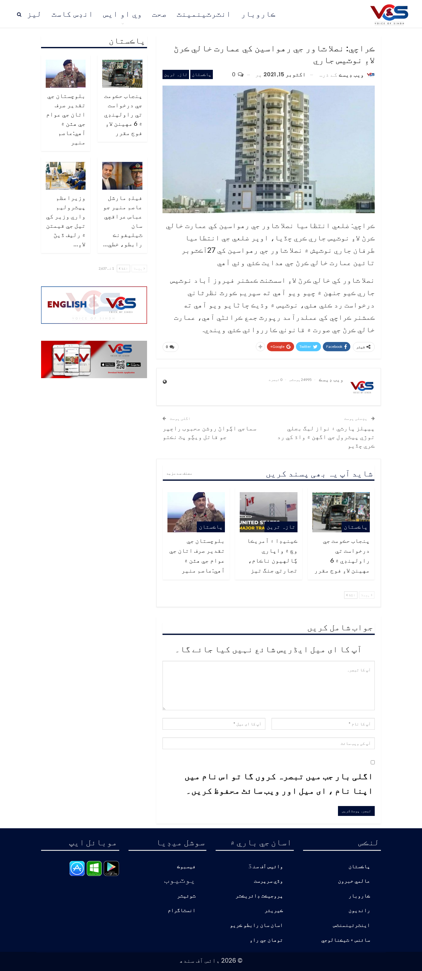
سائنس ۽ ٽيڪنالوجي (345, 940)
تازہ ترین (176, 74)
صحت (159, 13)
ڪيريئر (273, 910)
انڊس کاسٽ (72, 13)
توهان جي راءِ (266, 940)
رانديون (359, 910)
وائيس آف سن (268, 866)
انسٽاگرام (182, 910)
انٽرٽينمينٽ (204, 13)
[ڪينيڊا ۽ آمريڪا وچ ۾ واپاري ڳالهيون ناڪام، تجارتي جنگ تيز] (268, 512)
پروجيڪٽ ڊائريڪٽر (259, 896)
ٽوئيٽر (186, 896)
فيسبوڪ (186, 866)
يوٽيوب (180, 879)
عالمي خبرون (354, 881)
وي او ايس (122, 13)
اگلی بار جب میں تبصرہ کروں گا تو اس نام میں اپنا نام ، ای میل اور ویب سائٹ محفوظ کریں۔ (278, 783)
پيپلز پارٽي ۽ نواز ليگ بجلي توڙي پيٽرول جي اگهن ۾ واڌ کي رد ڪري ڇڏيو (326, 436)
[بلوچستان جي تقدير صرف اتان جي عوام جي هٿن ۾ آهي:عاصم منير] (196, 512)
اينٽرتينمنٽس (351, 925)
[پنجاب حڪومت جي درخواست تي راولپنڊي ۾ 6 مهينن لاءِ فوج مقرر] (341, 512)
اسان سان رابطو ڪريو (256, 925)
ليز (34, 13)
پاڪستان (201, 74)
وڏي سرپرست (268, 881)
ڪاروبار (258, 13)
